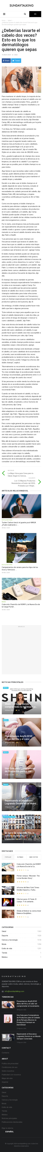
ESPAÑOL (9, 1132)
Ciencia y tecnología (10, 940)
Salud (9, 20)
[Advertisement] (21, 649)
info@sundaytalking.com (14, 991)
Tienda (4, 953)
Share (7, 61)
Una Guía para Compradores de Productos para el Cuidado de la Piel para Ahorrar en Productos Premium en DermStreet (28, 1020)
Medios (5, 957)
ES (35, 14)
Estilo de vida (7, 948)
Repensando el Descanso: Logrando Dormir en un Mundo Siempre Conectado (29, 1036)
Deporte (5, 936)
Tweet (17, 61)
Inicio (3, 20)
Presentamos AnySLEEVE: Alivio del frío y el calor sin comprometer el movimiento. (28, 1003)
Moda (4, 944)
